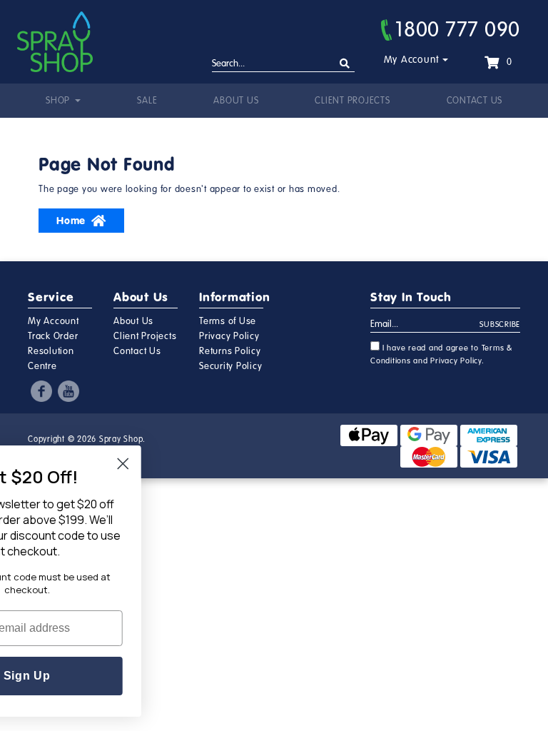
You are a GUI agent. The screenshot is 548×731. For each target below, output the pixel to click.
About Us (235, 100)
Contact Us (475, 100)
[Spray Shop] (55, 41)
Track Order (53, 336)
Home (71, 220)
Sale (147, 100)
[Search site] (345, 64)
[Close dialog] (173, 463)
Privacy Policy (229, 336)
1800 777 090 (457, 29)
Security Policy (230, 366)
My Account (412, 60)
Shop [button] (59, 100)
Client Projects (352, 100)
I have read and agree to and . (441, 354)
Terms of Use (227, 321)
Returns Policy (230, 351)
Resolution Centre (51, 359)
